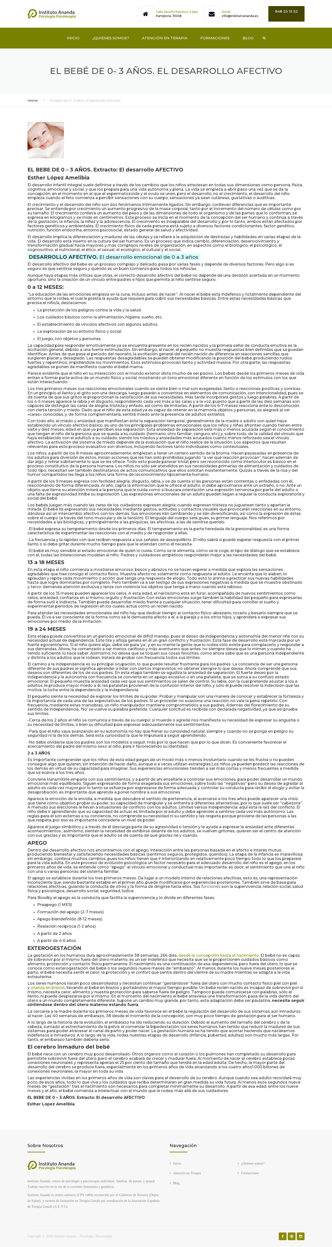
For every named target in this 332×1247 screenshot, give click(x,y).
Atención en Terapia (164, 38)
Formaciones (215, 38)
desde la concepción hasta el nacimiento (218, 955)
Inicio (73, 38)
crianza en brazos (48, 987)
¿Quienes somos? (110, 38)
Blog (248, 38)
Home (32, 100)
